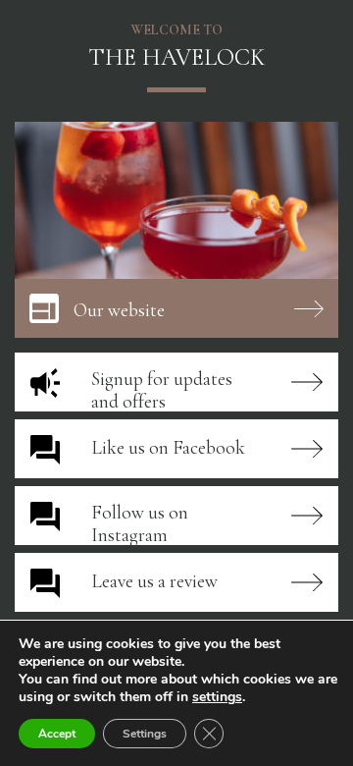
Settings (145, 733)
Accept (57, 733)
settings (217, 697)
